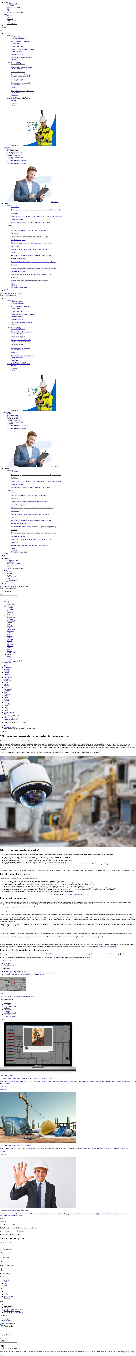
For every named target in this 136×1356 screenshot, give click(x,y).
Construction (7, 963)
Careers (9, 17)
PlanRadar (14, 918)
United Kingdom (12, 652)
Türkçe (9, 651)
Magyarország (11, 629)
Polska (9, 637)
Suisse (9, 647)
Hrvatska (10, 626)
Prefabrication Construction (19, 287)
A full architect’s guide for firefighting (15, 971)
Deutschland (11, 621)
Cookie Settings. (130, 1351)
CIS (8, 614)
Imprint (6, 1307)
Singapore (10, 612)
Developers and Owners (14, 152)
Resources (7, 2)
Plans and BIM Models (21, 66)
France (9, 624)
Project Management (10, 1013)
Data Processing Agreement (12, 1311)
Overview (10, 149)
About (5, 14)
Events (9, 10)
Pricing (6, 289)
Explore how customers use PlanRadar (32, 181)
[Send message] (18, 1344)
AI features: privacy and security (13, 1312)
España (9, 622)
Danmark (10, 619)
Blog (8, 9)
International (7, 662)
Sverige (9, 649)
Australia (10, 607)
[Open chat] (2, 1346)
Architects (10, 159)
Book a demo (4, 293)
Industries (6, 203)
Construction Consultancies (15, 157)
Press (8, 22)
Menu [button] (19, 293)
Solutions (10, 35)
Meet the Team (11, 20)
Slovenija (10, 646)
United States (11, 604)
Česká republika (12, 617)
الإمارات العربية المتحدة (14, 661)
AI (4, 290)
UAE (9, 659)
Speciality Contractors (13, 155)
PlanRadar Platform (17, 37)
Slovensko (10, 644)
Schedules (22, 90)
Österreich (10, 634)
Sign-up (10, 293)
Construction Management (21, 41)
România (10, 639)
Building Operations (23, 49)
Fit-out (13, 284)
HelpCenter (10, 5)
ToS (5, 1304)
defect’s (46, 918)
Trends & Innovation (10, 727)
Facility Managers (12, 154)
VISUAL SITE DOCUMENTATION (18, 99)
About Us (10, 19)
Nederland (10, 631)
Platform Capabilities (13, 62)
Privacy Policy (8, 1306)
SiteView (14, 123)
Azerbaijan (10, 609)
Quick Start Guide (12, 4)
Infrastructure (7, 1009)
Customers (7, 147)
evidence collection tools (24, 937)
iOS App (6, 1319)
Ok (1, 1355)
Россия (9, 636)
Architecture (7, 1003)
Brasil (9, 602)
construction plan (67, 918)
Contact (9, 15)
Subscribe (21, 1231)
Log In (15, 293)
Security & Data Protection (15, 12)
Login (5, 27)
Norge (9, 632)
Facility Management (10, 1006)
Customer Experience (13, 7)
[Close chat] (5, 1341)
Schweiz (9, 641)
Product (6, 33)
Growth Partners (12, 24)
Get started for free (5, 960)
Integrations (14, 95)
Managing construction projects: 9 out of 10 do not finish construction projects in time (29, 973)
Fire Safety (7, 1008)
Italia (8, 627)
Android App (7, 1320)
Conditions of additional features (13, 1309)
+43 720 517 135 (23, 586)
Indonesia (10, 611)
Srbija (9, 642)
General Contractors (13, 150)
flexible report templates (108, 946)
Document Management (21, 74)
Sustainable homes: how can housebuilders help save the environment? (24, 974)
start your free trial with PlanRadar (52, 957)
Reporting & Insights (20, 82)
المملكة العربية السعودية (14, 657)
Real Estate (7, 1014)
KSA (8, 656)
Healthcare (14, 285)
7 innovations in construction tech (75, 894)
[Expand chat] (2, 1341)
